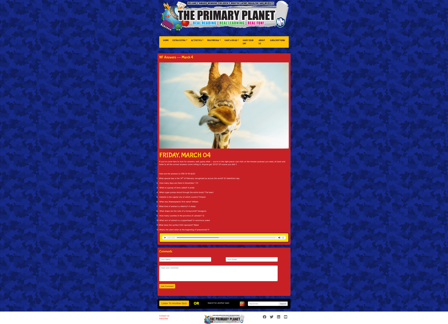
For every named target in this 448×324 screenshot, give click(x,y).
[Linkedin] (278, 317)
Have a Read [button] (230, 40)
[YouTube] (285, 317)
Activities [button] (196, 40)
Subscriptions (277, 40)
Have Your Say (248, 42)
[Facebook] (264, 317)
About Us (262, 42)
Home (166, 40)
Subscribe (163, 318)
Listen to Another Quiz (174, 303)
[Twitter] (271, 317)
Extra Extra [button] (179, 40)
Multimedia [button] (213, 40)
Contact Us (164, 316)
